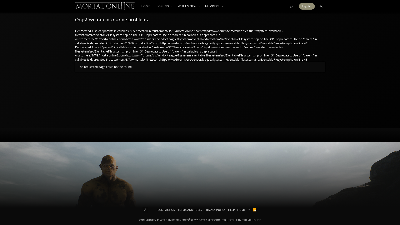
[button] (172, 6)
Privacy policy (215, 210)
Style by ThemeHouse (245, 220)
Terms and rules (190, 210)
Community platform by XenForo (182, 220)
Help (231, 210)
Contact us (166, 210)
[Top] (249, 210)
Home (241, 210)
